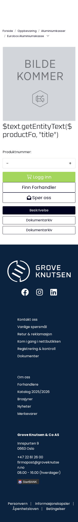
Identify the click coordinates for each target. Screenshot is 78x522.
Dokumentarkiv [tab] (39, 220)
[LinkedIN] (53, 291)
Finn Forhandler (39, 187)
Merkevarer (27, 413)
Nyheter (24, 406)
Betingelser (55, 508)
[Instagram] (39, 291)
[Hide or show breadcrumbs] (48, 36)
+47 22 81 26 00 (30, 457)
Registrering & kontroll (36, 348)
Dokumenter (28, 356)
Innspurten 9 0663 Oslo (28, 446)
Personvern (18, 503)
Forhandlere (27, 384)
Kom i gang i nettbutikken (39, 341)
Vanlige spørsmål (32, 326)
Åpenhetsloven (26, 508)
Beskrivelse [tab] (39, 210)
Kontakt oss (27, 319)
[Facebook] (25, 291)
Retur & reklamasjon (34, 334)
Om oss (23, 377)
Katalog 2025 (28, 391)
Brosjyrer (25, 399)
